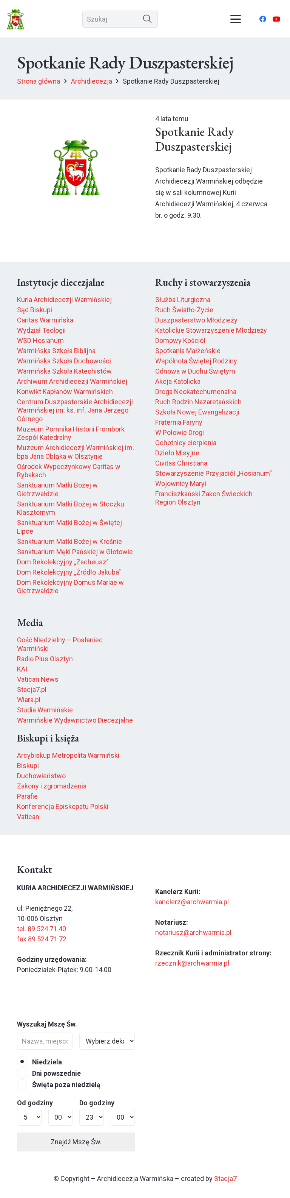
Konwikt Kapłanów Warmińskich (65, 392)
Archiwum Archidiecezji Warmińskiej (72, 381)
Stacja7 (225, 1178)
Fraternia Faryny (178, 422)
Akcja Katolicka (178, 381)
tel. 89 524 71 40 (41, 929)
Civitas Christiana (181, 463)
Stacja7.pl (31, 689)
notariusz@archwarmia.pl (193, 932)
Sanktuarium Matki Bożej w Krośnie (69, 541)
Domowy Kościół (180, 340)
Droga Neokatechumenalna (195, 392)
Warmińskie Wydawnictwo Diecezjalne (75, 720)
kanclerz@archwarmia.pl (192, 902)
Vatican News (38, 679)
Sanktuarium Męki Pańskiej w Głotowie (75, 552)
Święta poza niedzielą (65, 1085)
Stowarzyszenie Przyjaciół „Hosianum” (213, 473)
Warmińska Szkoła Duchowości (64, 361)
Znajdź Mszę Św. (76, 1142)
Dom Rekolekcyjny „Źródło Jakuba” (69, 572)
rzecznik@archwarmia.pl (192, 963)
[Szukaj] (147, 19)
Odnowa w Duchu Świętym (195, 371)
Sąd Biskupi (34, 310)
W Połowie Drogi (179, 432)
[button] (236, 19)
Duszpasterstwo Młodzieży (196, 320)
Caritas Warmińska (45, 320)
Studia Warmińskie (45, 710)
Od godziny (35, 1103)
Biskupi (28, 766)
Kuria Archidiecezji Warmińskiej (64, 300)
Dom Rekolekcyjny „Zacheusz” (63, 562)
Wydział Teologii (41, 330)
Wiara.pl (28, 700)
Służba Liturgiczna (182, 300)
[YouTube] (276, 19)
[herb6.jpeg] (16, 19)
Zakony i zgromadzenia (51, 786)
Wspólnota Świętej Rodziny (196, 361)
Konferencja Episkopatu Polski (62, 806)
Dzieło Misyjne (177, 453)
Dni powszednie (56, 1073)
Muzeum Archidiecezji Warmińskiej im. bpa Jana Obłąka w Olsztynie (75, 452)
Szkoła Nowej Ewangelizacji (197, 412)
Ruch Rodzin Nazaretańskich (198, 402)
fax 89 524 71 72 (41, 939)
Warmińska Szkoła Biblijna (56, 351)
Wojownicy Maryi (180, 484)
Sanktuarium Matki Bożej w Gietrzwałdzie (57, 489)
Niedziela (46, 1062)
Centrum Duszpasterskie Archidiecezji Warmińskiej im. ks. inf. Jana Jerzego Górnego (75, 410)
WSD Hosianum (40, 340)
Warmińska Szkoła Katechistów (64, 371)
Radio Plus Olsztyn (45, 659)
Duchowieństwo (41, 776)
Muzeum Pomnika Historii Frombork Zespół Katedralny (71, 433)
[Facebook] (263, 19)
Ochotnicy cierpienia (185, 443)
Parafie (27, 796)
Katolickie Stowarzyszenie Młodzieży (211, 330)
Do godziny (96, 1103)
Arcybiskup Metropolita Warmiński (68, 755)
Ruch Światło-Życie (184, 310)
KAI (22, 669)
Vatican (28, 817)
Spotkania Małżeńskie (188, 351)
